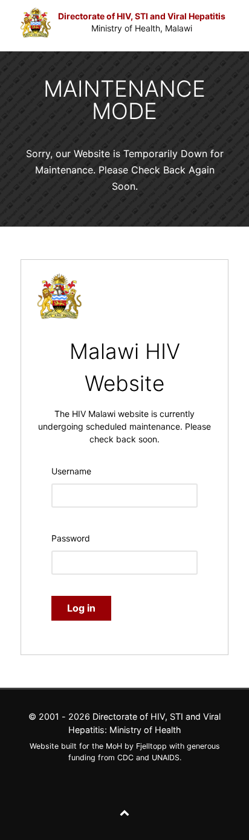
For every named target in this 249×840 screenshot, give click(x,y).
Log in (81, 608)
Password (70, 538)
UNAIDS (165, 757)
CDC (125, 757)
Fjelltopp (151, 746)
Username (71, 471)
